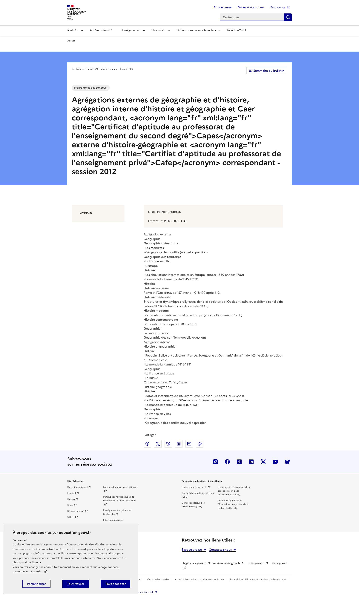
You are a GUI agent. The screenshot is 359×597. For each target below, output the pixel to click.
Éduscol (71, 493)
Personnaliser (36, 583)
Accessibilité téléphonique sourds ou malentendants (258, 579)
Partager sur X (158, 444)
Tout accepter (115, 583)
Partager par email (189, 444)
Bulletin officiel (236, 31)
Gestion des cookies (158, 579)
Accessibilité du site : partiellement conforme (199, 579)
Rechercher (288, 17)
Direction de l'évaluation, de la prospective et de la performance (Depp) (234, 490)
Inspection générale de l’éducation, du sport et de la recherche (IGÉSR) (233, 504)
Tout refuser (75, 583)
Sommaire (86, 213)
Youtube (275, 461)
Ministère (73, 31)
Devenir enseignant (77, 487)
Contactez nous (220, 549)
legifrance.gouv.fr (194, 563)
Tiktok (239, 461)
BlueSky (287, 461)
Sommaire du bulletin (268, 70)
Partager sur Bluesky (168, 444)
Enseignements (131, 31)
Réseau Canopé (75, 511)
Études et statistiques (250, 7)
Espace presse (222, 7)
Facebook (227, 461)
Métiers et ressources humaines (196, 31)
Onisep (71, 499)
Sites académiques (113, 520)
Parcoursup (277, 7)
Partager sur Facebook (147, 444)
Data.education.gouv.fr (194, 487)
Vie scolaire (158, 31)
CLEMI (70, 517)
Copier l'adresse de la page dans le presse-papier (199, 444)
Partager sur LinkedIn (178, 444)
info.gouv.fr (256, 563)
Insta (215, 461)
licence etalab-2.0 (143, 592)
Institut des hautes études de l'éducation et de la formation (119, 498)
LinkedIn (251, 461)
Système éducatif (100, 31)
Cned (70, 505)
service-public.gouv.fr (226, 563)
